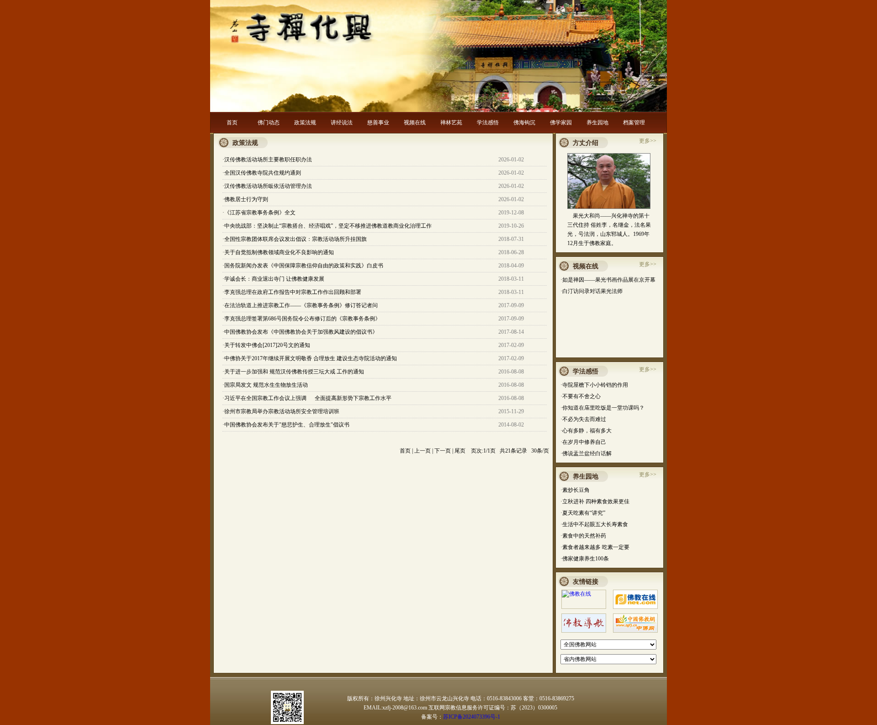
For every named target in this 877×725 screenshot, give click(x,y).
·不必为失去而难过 (583, 419)
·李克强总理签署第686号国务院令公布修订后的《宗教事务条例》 (301, 318)
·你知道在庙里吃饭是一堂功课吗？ (602, 408)
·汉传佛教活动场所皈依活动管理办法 (267, 186)
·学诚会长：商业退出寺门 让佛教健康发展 (273, 279)
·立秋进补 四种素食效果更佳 (594, 501)
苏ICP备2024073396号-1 (471, 717)
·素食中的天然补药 (583, 536)
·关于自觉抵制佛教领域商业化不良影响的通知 (278, 252)
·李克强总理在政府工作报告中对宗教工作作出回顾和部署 (291, 292)
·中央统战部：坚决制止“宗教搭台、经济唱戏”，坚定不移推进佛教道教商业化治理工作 (327, 226)
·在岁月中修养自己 (583, 442)
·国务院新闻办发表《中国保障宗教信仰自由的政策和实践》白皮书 (302, 265)
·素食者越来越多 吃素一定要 (594, 547)
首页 (232, 122)
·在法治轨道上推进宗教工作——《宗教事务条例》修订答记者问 (300, 305)
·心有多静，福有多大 (586, 430)
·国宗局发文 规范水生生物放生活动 (265, 385)
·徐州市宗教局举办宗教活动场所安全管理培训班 (280, 411)
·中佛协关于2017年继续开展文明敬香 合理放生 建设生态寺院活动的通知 (309, 358)
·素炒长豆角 (575, 490)
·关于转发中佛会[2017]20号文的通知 (266, 345)
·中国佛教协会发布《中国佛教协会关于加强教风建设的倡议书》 (300, 332)
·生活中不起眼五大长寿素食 (594, 524)
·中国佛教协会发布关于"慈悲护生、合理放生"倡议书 (285, 424)
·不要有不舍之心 (580, 396)
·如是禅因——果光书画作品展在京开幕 (607, 280)
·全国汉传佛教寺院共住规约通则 (261, 173)
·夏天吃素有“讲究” (582, 513)
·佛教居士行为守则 (245, 199)
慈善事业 (378, 122)
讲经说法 (342, 122)
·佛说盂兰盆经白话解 (586, 453)
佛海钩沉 (524, 122)
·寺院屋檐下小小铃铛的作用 (594, 385)
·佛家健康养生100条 (584, 558)
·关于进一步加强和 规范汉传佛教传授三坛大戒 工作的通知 (293, 371)
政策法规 (305, 122)
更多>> (647, 141)
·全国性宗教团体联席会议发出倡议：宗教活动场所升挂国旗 (294, 239)
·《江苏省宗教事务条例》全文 (259, 212)
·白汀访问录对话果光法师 (591, 291)
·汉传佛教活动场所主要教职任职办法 (267, 159)
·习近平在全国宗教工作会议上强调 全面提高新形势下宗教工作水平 (306, 398)
